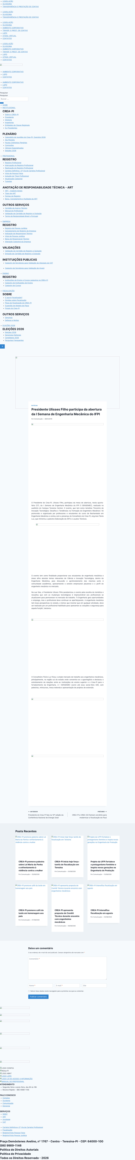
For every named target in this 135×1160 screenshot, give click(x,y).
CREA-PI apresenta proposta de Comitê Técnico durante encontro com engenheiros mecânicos (67, 916)
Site (84, 986)
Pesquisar (4, 93)
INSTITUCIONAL (9, 108)
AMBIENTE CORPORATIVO (13, 28)
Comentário (34, 959)
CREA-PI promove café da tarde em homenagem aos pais (31, 913)
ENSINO (6, 273)
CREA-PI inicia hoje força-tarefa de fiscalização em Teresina (67, 864)
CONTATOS (7, 38)
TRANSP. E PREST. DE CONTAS (15, 30)
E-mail (59, 986)
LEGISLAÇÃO (8, 1)
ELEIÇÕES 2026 (9, 325)
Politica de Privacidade (15, 1153)
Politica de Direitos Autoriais (19, 1149)
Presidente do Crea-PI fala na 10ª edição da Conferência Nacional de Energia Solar (45, 815)
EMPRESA (6, 221)
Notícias (34, 405)
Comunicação (38, 419)
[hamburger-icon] (2, 103)
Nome (32, 986)
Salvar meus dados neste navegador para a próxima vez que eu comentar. (57, 991)
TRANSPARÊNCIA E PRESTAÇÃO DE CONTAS (21, 7)
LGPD (5, 33)
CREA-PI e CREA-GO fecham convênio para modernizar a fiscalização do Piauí (89, 815)
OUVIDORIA (7, 4)
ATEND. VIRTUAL (9, 36)
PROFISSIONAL (9, 156)
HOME (5, 105)
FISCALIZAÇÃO (9, 291)
